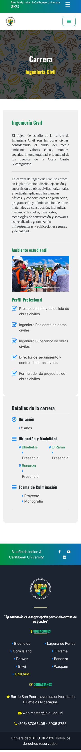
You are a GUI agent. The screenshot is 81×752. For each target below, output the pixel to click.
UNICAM (22, 674)
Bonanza (61, 658)
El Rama (61, 651)
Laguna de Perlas (61, 643)
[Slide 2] (40, 287)
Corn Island (22, 651)
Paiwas (22, 658)
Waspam (61, 666)
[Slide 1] (27, 287)
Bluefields (22, 643)
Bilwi (22, 666)
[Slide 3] (54, 287)
